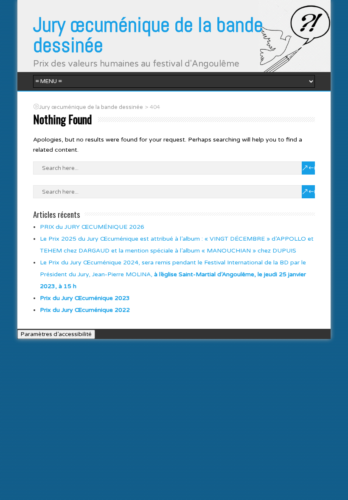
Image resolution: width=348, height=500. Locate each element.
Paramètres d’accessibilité (56, 334)
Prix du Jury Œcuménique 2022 (85, 310)
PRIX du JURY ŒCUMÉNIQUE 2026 (92, 227)
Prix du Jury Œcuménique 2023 (85, 298)
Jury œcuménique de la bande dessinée (148, 35)
